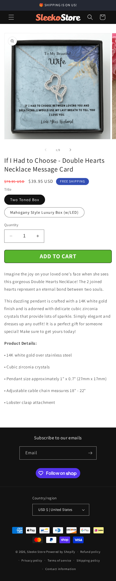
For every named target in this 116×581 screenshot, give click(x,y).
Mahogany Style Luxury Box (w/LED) (44, 212)
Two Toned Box (24, 199)
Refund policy (90, 552)
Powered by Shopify (60, 552)
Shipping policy (88, 560)
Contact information (60, 569)
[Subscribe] (90, 453)
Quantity (11, 224)
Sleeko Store (36, 552)
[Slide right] (70, 150)
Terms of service (59, 560)
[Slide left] (45, 150)
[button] (11, 17)
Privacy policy (31, 560)
